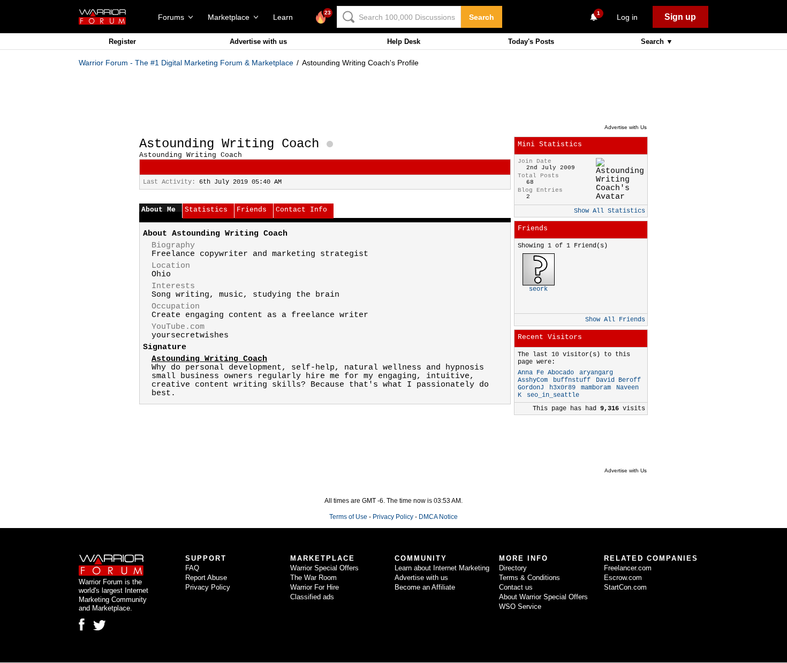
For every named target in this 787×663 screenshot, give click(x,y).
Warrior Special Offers (324, 568)
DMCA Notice (438, 517)
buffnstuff (572, 380)
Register (122, 41)
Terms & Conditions (529, 578)
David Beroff (618, 380)
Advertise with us (258, 41)
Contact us (516, 587)
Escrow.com (623, 578)
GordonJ (531, 387)
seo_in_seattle (553, 395)
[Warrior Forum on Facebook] (82, 624)
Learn (286, 17)
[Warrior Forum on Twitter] (99, 625)
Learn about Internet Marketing (442, 568)
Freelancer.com (628, 568)
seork (538, 289)
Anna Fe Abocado (546, 372)
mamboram (596, 387)
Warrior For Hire (314, 587)
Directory (513, 568)
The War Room (313, 578)
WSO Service (520, 606)
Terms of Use (348, 517)
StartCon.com (625, 587)
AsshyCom (533, 380)
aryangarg (596, 372)
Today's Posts (531, 41)
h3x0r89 (562, 387)
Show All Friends (615, 319)
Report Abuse (206, 578)
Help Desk (403, 41)
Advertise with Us (625, 127)
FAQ (192, 568)
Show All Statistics (609, 211)
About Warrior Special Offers (543, 597)
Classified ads (312, 597)
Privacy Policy (393, 517)
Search (481, 17)
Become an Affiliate (425, 587)
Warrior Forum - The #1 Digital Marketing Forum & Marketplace (186, 62)
